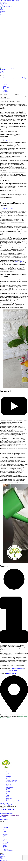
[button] (14, 406)
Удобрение (9, 798)
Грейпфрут (9, 788)
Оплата (8, 777)
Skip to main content (14, 0)
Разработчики (3, 816)
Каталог (2, 72)
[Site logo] (5, 4)
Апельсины (9, 785)
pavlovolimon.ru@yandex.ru (7, 805)
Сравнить (5, 849)
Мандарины (9, 787)
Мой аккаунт (3, 3)
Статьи (8, 774)
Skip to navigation (4, 0)
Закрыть (2, 854)
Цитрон (8, 791)
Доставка (8, 776)
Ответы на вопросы (11, 780)
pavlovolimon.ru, (18, 261)
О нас (7, 773)
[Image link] (6, 769)
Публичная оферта (4, 819)
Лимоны (8, 784)
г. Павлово (3, 2)
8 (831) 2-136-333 (4, 803)
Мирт (7, 795)
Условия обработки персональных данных (9, 815)
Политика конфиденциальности (7, 813)
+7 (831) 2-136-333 (6, 6)
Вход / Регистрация (8, 850)
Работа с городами (11, 781)
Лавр (7, 796)
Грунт (7, 799)
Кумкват (8, 790)
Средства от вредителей (12, 801)
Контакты (8, 779)
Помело (8, 794)
